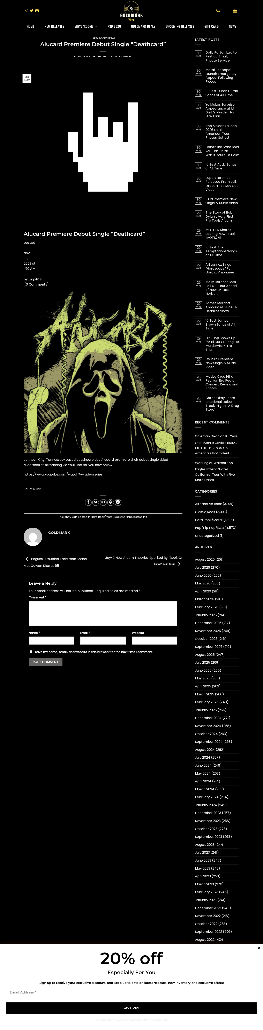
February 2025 (206, 702)
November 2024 (208, 726)
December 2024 (208, 718)
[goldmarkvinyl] (131, 11)
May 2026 (202, 583)
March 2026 (204, 599)
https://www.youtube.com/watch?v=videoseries (63, 474)
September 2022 (208, 931)
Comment (37, 597)
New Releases (54, 26)
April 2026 (203, 591)
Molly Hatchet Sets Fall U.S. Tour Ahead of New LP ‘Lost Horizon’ (221, 288)
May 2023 (202, 868)
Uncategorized (207, 535)
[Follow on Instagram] (26, 11)
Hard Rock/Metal (102, 38)
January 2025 (206, 710)
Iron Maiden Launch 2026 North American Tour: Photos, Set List (221, 132)
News (232, 26)
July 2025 (202, 662)
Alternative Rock (208, 504)
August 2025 (205, 654)
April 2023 (203, 876)
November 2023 (208, 821)
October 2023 (206, 829)
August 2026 (205, 559)
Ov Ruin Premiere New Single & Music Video (220, 363)
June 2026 (203, 575)
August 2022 (205, 939)
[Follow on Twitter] (31, 11)
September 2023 (208, 836)
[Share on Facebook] (88, 502)
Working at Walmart (211, 463)
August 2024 (205, 749)
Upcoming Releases (180, 26)
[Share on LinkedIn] (118, 502)
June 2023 (203, 860)
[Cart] (235, 10)
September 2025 (208, 646)
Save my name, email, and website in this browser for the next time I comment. (94, 652)
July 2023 (202, 852)
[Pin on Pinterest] (110, 502)
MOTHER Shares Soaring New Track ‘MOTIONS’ (220, 234)
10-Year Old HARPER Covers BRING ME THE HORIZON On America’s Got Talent (216, 445)
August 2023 (205, 844)
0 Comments (36, 284)
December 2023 (208, 813)
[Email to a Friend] (103, 502)
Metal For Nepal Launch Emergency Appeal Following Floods (220, 76)
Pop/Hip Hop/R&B (209, 527)
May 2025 (202, 678)
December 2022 (208, 908)
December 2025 (208, 623)
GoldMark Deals (143, 26)
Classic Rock (205, 512)
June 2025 (203, 670)
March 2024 (204, 789)
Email (85, 633)
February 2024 (207, 797)
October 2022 (206, 923)
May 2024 (203, 773)
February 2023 (206, 892)
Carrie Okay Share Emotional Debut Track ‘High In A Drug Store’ (222, 404)
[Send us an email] (37, 11)
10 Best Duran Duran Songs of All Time (221, 93)
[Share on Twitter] (95, 502)
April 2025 (203, 686)
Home (30, 26)
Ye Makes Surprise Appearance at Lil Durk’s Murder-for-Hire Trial (220, 110)
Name (34, 633)
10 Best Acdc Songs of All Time (220, 166)
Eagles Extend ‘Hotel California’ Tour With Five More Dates (215, 474)
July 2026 (202, 567)
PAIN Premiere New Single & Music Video (221, 201)
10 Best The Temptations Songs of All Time (221, 251)
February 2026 (206, 607)
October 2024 (206, 734)
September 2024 (209, 741)
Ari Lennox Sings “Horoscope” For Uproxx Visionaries (220, 268)
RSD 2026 (114, 26)
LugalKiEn (36, 279)
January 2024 (206, 805)
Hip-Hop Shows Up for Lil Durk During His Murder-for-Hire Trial (222, 344)
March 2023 (204, 884)
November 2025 (208, 631)
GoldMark (125, 56)
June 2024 (203, 765)
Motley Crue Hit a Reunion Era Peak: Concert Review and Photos (221, 382)
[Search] (218, 10)
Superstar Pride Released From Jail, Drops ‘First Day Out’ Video (222, 184)
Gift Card (211, 26)
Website (138, 633)
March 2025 (204, 694)
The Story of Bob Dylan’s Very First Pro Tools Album (219, 216)
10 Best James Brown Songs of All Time (220, 324)
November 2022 (208, 915)
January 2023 (206, 900)
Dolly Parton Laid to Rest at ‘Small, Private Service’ (221, 56)
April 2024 (203, 781)
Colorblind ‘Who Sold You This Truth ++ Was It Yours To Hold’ (222, 151)
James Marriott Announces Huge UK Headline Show (221, 307)
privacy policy (140, 1019)
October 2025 (206, 638)
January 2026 (206, 615)
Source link (32, 489)
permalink (140, 517)
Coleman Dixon (207, 436)
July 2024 (202, 757)
